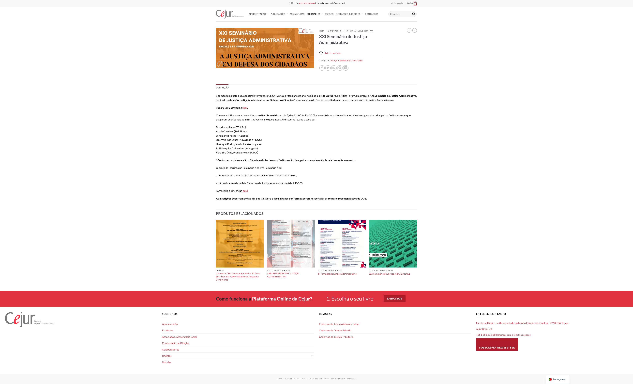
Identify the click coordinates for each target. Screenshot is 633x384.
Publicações (278, 14)
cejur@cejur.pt (484, 328)
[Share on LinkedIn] (345, 68)
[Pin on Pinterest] (340, 68)
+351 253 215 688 (307, 3)
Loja (321, 31)
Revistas (167, 355)
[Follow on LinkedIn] (292, 3)
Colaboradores (170, 349)
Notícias (166, 362)
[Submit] (413, 14)
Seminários (313, 14)
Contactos (371, 14)
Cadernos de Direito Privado (335, 330)
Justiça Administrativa (359, 31)
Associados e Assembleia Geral (179, 336)
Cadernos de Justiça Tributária (336, 336)
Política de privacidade (315, 378)
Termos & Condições (288, 378)
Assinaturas (297, 14)
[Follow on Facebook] (289, 3)
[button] (397, 3)
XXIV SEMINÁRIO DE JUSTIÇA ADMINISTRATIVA (283, 275)
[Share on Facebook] (322, 68)
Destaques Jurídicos (348, 14)
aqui (244, 107)
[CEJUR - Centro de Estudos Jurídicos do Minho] (230, 14)
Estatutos (167, 330)
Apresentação (257, 14)
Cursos (329, 14)
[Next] (416, 254)
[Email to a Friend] (334, 68)
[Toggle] (312, 356)
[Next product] (409, 30)
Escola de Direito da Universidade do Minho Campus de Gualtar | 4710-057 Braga (522, 322)
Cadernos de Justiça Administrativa (339, 323)
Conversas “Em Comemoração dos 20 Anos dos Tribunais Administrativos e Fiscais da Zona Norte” (238, 276)
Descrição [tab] (222, 87)
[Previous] (216, 254)
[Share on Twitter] (328, 68)
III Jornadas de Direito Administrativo (337, 273)
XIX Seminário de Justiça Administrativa (389, 273)
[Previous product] (414, 30)
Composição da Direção (175, 343)
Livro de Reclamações (344, 378)
